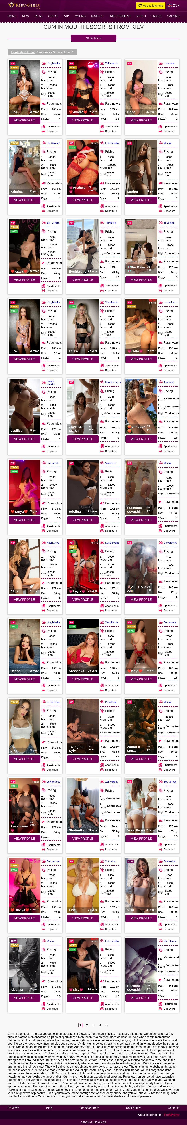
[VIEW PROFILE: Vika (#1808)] (24, 726)
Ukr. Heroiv (170, 940)
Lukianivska (112, 143)
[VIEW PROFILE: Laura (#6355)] (83, 326)
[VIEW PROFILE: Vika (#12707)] (141, 885)
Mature (97, 16)
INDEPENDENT (120, 16)
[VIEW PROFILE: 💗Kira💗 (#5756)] (83, 965)
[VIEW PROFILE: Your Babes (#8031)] (141, 805)
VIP (66, 16)
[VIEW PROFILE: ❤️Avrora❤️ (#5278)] (83, 87)
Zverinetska (53, 701)
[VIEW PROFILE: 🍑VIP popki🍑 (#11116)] (141, 406)
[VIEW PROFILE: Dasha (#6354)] (24, 646)
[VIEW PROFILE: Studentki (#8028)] (83, 805)
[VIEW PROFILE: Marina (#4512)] (141, 167)
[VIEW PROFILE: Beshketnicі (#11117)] (83, 246)
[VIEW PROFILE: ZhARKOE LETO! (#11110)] (83, 406)
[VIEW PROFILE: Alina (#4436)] (24, 566)
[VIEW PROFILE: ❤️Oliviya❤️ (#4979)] (24, 885)
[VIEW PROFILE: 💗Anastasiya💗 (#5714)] (24, 805)
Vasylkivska (53, 63)
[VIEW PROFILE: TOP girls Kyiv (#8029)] (83, 726)
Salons (173, 16)
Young (80, 16)
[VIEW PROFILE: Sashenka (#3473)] (83, 646)
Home (12, 16)
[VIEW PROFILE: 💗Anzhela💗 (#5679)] (83, 167)
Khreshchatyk (113, 382)
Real (39, 16)
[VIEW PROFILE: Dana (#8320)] (141, 87)
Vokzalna (169, 63)
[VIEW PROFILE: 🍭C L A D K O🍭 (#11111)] (141, 566)
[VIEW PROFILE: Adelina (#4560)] (83, 487)
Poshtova (110, 701)
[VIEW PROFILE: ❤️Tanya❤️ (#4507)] (24, 487)
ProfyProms (171, 1114)
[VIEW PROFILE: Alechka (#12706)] (24, 965)
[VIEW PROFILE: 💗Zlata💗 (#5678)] (141, 326)
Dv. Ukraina (53, 143)
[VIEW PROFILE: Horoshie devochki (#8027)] (141, 965)
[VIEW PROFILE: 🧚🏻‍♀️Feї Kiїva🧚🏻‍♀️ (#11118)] (141, 246)
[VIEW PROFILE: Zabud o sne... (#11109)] (141, 726)
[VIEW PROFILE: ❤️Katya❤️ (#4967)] (24, 246)
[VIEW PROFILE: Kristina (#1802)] (24, 167)
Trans (156, 16)
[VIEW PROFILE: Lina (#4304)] (83, 885)
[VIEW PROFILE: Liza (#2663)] (24, 326)
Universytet (170, 542)
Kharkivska (53, 542)
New (25, 16)
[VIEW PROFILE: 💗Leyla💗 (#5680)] (83, 566)
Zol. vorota (111, 63)
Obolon (51, 940)
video (141, 16)
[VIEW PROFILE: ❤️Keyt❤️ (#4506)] (141, 646)
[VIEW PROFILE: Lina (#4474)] (24, 87)
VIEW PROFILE (24, 120)
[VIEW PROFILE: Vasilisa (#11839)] (24, 406)
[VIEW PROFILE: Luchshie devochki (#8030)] (141, 487)
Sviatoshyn (170, 861)
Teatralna (110, 222)
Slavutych (110, 463)
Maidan (168, 143)
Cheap (53, 16)
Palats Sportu (50, 382)
